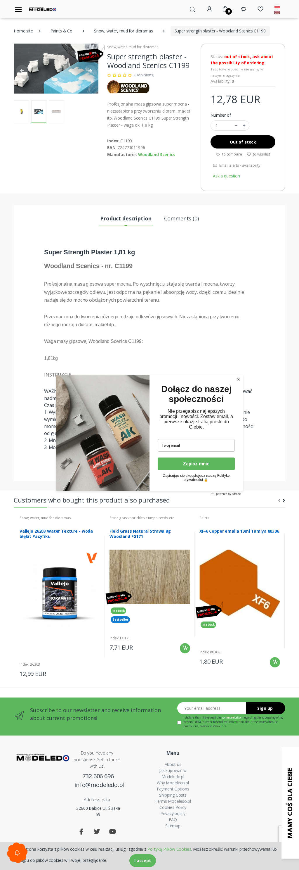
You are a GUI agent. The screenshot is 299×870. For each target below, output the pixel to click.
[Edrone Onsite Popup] (149, 435)
